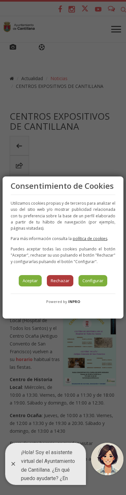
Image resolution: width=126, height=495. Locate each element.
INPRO (74, 301)
